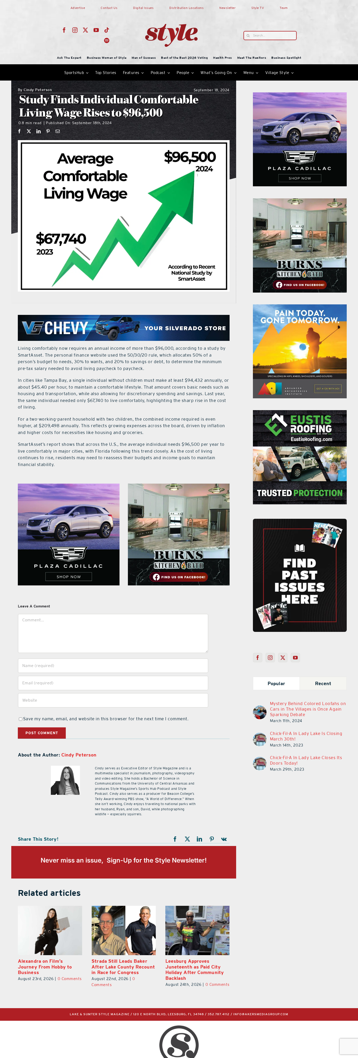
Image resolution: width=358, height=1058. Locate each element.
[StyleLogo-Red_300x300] (171, 11)
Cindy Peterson (35, 90)
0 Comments (70, 978)
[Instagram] (270, 657)
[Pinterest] (48, 131)
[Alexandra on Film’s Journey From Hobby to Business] (50, 930)
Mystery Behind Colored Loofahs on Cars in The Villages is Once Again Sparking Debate (308, 709)
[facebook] (64, 30)
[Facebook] (19, 131)
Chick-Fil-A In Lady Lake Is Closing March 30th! (306, 736)
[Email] (58, 131)
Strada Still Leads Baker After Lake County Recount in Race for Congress (123, 966)
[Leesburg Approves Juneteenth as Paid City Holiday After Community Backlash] (197, 930)
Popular (276, 683)
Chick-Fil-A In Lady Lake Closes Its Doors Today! (306, 760)
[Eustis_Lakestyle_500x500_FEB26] (300, 413)
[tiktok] (107, 30)
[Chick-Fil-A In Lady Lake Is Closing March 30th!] (260, 735)
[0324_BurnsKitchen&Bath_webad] (179, 486)
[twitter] (85, 30)
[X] (29, 131)
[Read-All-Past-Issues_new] (300, 520)
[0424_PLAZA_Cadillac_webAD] (69, 486)
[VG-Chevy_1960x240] (124, 318)
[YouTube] (295, 657)
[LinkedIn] (39, 131)
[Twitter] (283, 657)
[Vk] (224, 839)
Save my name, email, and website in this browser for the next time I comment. (106, 718)
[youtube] (96, 30)
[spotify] (107, 40)
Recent (323, 683)
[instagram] (75, 30)
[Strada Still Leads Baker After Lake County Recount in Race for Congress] (123, 930)
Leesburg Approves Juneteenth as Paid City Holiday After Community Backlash (194, 969)
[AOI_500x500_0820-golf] (300, 307)
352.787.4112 (219, 1014)
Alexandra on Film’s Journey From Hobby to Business (45, 966)
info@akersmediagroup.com (260, 1014)
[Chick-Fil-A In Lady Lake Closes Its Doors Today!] (260, 760)
